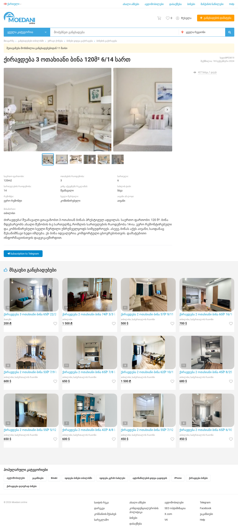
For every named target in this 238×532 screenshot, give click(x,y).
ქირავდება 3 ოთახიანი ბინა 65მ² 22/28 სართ (31, 314)
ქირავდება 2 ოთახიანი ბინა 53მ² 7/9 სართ (31, 372)
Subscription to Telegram (24, 253)
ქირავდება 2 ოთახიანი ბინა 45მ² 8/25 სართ (206, 372)
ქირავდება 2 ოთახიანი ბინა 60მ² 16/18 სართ (206, 314)
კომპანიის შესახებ (105, 513)
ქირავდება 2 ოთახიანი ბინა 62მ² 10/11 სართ (148, 372)
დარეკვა (99, 508)
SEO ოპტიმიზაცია (175, 508)
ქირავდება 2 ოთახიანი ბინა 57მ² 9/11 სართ (148, 314)
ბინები (191, 4)
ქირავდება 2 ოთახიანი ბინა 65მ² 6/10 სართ (206, 430)
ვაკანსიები (206, 513)
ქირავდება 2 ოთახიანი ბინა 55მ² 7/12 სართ (148, 430)
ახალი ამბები (131, 4)
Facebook (205, 508)
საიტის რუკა (101, 502)
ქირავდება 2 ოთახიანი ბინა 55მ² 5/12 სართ (31, 430)
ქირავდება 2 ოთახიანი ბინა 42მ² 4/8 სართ (89, 430)
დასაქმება (175, 4)
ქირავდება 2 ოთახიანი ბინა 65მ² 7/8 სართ (89, 372)
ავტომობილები (154, 4)
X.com (168, 513)
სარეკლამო (101, 519)
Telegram (205, 502)
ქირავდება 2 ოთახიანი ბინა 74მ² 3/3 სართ (89, 314)
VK (166, 519)
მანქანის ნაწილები (212, 4)
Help (231, 4)
